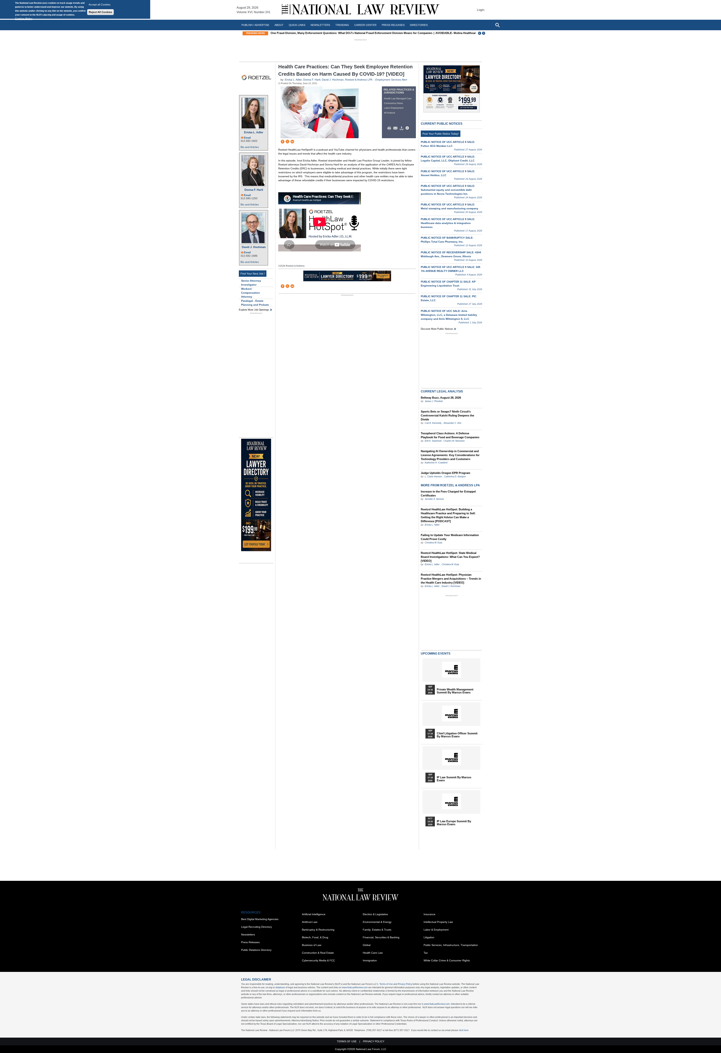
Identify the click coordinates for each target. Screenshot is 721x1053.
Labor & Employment (436, 929)
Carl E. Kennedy (433, 423)
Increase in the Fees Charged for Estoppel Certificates (448, 493)
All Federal (389, 113)
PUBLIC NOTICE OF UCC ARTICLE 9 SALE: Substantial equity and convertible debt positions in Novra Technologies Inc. (448, 189)
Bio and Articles (250, 147)
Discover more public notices (437, 328)
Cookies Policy (23, 18)
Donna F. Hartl (253, 189)
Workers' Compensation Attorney (250, 292)
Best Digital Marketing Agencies (259, 919)
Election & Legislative (375, 914)
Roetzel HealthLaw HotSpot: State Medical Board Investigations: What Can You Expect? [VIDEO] (450, 556)
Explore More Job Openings (254, 309)
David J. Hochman (254, 247)
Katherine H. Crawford (436, 462)
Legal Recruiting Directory (256, 926)
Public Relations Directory (256, 949)
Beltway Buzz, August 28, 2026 (441, 397)
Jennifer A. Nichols (434, 499)
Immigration (370, 960)
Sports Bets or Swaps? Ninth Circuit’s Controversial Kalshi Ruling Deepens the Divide (447, 415)
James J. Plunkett (434, 401)
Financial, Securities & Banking (381, 937)
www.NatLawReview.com (355, 987)
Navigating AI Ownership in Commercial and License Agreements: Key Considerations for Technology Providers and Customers (450, 455)
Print (390, 128)
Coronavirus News (393, 103)
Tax (426, 952)
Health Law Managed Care (398, 98)
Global (366, 945)
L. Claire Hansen (433, 476)
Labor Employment (393, 108)
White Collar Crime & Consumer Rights (447, 960)
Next (484, 33)
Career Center (365, 24)
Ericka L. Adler (253, 132)
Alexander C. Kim (452, 423)
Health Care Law (373, 952)
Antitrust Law (309, 921)
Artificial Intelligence (313, 914)
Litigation (429, 937)
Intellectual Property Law (438, 921)
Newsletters (320, 24)
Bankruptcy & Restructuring (318, 929)
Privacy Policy (405, 984)
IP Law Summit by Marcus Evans (454, 779)
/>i (407, 128)
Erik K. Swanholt (433, 441)
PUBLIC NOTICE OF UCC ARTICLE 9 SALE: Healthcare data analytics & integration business (448, 223)
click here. (464, 1030)
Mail (396, 128)
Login (480, 9)
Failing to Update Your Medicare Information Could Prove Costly (450, 537)
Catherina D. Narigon (455, 476)
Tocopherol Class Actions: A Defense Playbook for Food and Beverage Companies (450, 435)
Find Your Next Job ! (253, 273)
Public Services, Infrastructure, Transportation (451, 945)
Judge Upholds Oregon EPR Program (445, 472)
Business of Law (311, 945)
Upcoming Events (435, 653)
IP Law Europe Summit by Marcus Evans (454, 823)
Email (247, 137)
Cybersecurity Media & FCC (318, 960)
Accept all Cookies (99, 4)
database (280, 987)
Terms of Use (386, 984)
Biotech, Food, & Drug (315, 937)
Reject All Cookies (100, 12)
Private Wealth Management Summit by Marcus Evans (455, 691)
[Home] (360, 10)
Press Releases (250, 942)
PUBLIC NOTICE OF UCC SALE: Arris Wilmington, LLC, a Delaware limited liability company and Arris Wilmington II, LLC (449, 314)
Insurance (429, 914)
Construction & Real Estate (318, 952)
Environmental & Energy (377, 921)
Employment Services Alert (391, 79)
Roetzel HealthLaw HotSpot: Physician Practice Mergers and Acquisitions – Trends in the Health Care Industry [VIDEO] (451, 578)
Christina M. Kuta (433, 542)
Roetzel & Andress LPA (358, 79)
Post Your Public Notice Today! (440, 133)
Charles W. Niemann (454, 441)
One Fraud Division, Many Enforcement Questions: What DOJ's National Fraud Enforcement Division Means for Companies (351, 33)
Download (402, 128)
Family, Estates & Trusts (377, 929)
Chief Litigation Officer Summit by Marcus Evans (457, 735)
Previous (479, 33)
